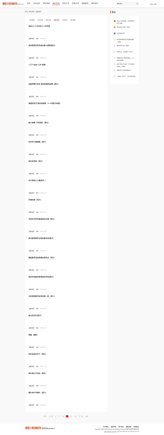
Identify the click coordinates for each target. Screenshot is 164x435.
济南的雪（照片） (35, 200)
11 (67, 416)
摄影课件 (38, 11)
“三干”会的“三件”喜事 (37, 65)
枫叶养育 (56, 3)
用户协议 (121, 427)
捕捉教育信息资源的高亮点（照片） (42, 258)
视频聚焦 (85, 3)
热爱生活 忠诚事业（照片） (125, 52)
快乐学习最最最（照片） (37, 142)
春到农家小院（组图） (123, 45)
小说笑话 (64, 20)
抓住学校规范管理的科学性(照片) (41, 277)
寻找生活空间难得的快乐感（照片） (42, 219)
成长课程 (73, 20)
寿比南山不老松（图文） (37, 373)
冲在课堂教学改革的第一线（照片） (42, 296)
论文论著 (40, 20)
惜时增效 (46, 3)
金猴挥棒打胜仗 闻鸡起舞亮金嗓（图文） (44, 84)
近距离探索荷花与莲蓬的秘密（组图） (125, 41)
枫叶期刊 (94, 3)
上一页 (51, 416)
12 (71, 416)
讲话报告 (32, 20)
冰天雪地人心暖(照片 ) (36, 180)
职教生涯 (75, 3)
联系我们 (136, 427)
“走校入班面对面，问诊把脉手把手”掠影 (125, 22)
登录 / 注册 (153, 4)
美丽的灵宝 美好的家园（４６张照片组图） (44, 103)
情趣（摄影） (33, 335)
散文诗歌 (48, 20)
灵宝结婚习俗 (121, 33)
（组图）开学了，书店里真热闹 (126, 76)
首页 (28, 3)
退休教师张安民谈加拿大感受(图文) (41, 45)
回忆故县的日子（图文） (37, 354)
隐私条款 (128, 427)
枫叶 (37, 38)
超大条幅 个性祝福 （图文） (39, 123)
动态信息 (36, 3)
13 (75, 416)
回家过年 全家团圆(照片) (124, 70)
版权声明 (113, 427)
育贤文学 (65, 3)
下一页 (81, 416)
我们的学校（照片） (36, 161)
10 (63, 416)
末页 (86, 416)
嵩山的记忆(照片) (35, 315)
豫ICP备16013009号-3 (111, 432)
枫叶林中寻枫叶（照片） (37, 393)
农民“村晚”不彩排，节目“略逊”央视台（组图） (125, 65)
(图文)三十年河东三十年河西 (39, 26)
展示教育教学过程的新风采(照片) (41, 238)
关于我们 (106, 427)
